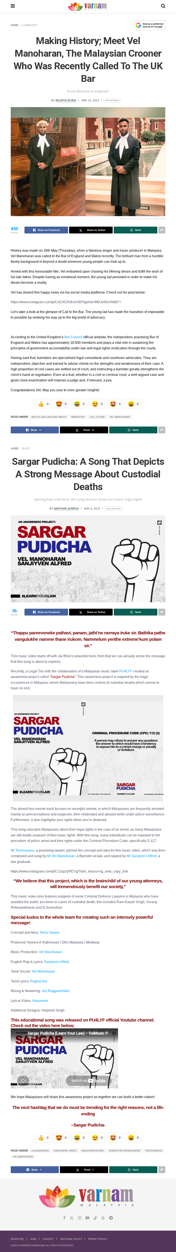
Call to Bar (97, 417)
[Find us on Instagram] (79, 1218)
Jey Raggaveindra (56, 991)
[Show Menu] (13, 6)
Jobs (33, 1239)
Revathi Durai (66, 100)
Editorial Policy (71, 1239)
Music (26, 448)
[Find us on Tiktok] (95, 1218)
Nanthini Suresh (66, 508)
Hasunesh (40, 1000)
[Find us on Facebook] (64, 1218)
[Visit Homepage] (87, 6)
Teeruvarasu (153, 1150)
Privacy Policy (97, 1239)
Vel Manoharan (120, 417)
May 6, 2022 (92, 508)
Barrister (78, 417)
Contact (48, 1239)
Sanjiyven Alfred (56, 962)
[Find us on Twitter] (72, 1218)
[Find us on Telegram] (111, 1218)
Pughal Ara (38, 981)
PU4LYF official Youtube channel (121, 1020)
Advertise (17, 1239)
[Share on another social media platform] (161, 230)
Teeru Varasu (49, 932)
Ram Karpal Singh (65, 1150)
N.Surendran (40, 1150)
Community (30, 25)
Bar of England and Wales (49, 417)
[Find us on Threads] (103, 1218)
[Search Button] (163, 6)
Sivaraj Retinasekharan (124, 1150)
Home (14, 25)
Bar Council (73, 337)
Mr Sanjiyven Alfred (141, 856)
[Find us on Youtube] (87, 1218)
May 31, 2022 (90, 100)
